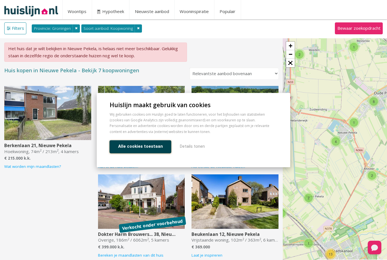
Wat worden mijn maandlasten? (32, 166)
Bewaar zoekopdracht (358, 28)
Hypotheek (112, 11)
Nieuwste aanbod (152, 11)
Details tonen (192, 146)
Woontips (77, 11)
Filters (18, 28)
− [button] (290, 54)
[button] (290, 63)
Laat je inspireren (207, 255)
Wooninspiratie (194, 11)
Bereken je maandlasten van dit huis (130, 255)
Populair (227, 11)
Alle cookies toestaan (140, 146)
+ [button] (290, 45)
